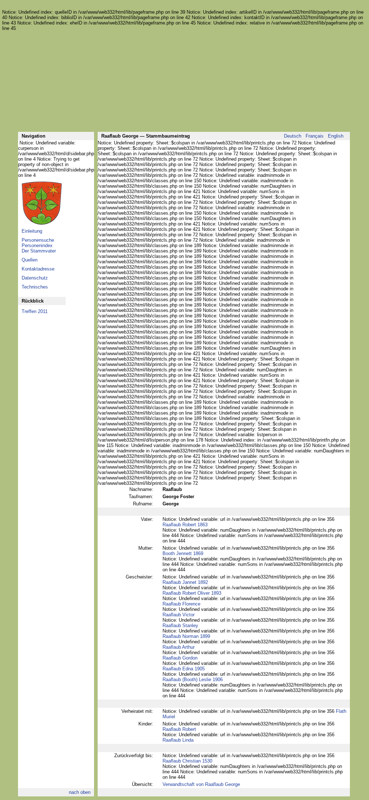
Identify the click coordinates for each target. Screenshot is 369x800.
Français (315, 136)
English (335, 136)
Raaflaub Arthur (179, 647)
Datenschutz (35, 278)
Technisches (35, 287)
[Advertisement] (183, 81)
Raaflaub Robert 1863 (185, 524)
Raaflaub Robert (179, 729)
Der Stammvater (39, 251)
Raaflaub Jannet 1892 (185, 582)
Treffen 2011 (35, 311)
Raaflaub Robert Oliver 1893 (192, 593)
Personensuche (38, 240)
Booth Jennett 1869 (183, 553)
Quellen (29, 260)
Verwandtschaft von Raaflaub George (201, 784)
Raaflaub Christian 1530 (187, 761)
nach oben (79, 792)
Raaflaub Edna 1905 (184, 668)
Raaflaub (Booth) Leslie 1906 (193, 679)
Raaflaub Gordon (180, 658)
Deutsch (292, 136)
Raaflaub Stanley (180, 625)
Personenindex (37, 245)
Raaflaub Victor (179, 614)
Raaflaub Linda (178, 740)
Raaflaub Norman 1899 (186, 636)
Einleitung (32, 231)
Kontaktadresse (38, 269)
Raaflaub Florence (181, 604)
